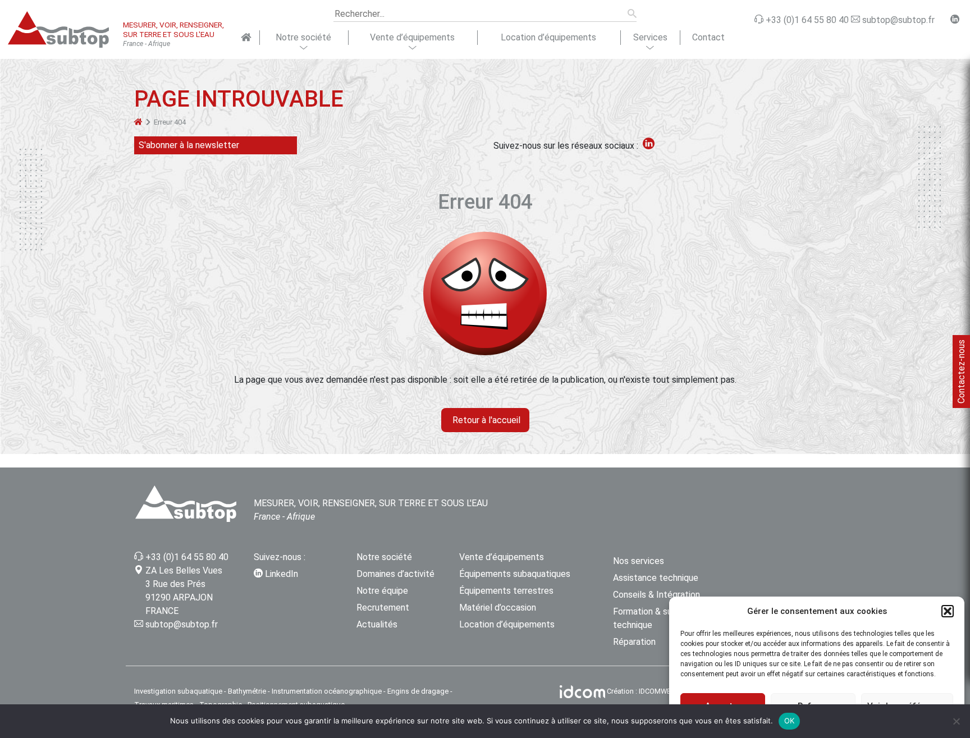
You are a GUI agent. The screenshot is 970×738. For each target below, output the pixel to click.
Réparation (634, 641)
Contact (708, 37)
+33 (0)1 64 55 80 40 (186, 557)
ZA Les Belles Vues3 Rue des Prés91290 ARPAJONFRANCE (183, 590)
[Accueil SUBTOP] (246, 38)
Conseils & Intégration (656, 594)
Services (650, 37)
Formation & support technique (653, 618)
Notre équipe (382, 590)
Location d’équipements (548, 37)
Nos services (638, 561)
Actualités (376, 624)
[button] (947, 611)
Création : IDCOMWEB (641, 691)
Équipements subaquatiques (514, 574)
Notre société (303, 37)
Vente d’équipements (412, 37)
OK (789, 720)
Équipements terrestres (506, 590)
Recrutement (382, 607)
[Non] (956, 721)
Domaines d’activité (395, 574)
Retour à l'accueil (485, 420)
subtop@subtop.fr (181, 624)
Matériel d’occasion (497, 607)
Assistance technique (655, 577)
